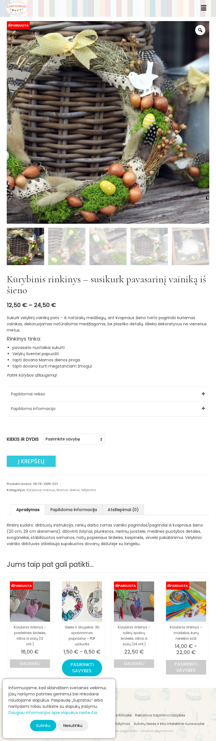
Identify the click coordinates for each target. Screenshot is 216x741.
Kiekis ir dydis (23, 439)
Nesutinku (72, 725)
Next (204, 628)
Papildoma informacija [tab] (73, 509)
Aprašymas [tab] (28, 509)
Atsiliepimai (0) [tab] (123, 509)
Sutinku (43, 725)
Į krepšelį (31, 461)
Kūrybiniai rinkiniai (40, 490)
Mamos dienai (68, 490)
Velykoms (88, 490)
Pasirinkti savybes (82, 667)
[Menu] (204, 8)
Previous (12, 628)
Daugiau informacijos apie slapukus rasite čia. (53, 712)
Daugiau (30, 663)
